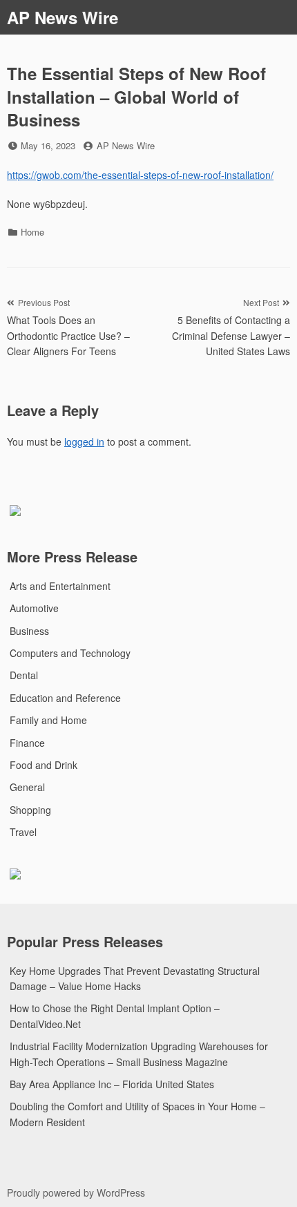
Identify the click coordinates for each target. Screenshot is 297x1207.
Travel (23, 832)
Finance (27, 743)
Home (32, 231)
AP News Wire (62, 17)
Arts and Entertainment (60, 586)
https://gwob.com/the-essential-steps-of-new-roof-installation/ (140, 175)
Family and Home (48, 720)
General (27, 787)
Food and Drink (43, 765)
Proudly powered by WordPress (76, 1192)
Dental (24, 675)
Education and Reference (65, 698)
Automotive (34, 608)
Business (29, 631)
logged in (84, 441)
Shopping (30, 810)
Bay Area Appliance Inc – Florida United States (112, 1084)
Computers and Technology (70, 653)
